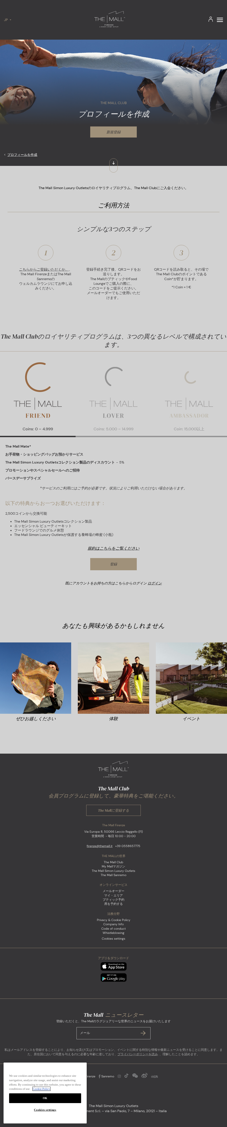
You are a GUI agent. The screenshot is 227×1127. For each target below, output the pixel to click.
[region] (45, 1093)
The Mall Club (113, 862)
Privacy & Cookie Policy (113, 920)
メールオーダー (113, 891)
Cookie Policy (41, 1088)
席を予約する (113, 904)
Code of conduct (113, 929)
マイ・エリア (113, 895)
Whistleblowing (113, 933)
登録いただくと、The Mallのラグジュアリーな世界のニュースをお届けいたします (113, 1027)
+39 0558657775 (127, 846)
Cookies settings (113, 939)
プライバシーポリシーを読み (137, 1054)
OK (45, 1098)
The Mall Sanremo (113, 875)
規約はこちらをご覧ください (113, 548)
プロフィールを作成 (22, 155)
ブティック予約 (113, 900)
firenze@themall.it (99, 846)
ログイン (155, 583)
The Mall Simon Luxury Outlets (113, 871)
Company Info (113, 924)
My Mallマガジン (113, 866)
